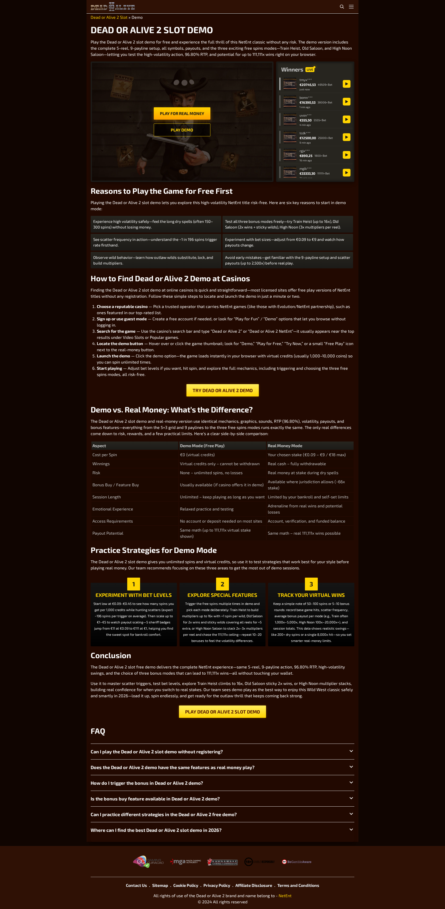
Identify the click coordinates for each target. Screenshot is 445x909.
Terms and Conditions (298, 885)
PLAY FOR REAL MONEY (182, 113)
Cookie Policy (185, 885)
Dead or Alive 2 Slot (109, 17)
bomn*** (306, 97)
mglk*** (305, 168)
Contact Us (136, 885)
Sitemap (160, 885)
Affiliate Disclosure (253, 885)
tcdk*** (305, 133)
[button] (222, 751)
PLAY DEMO (182, 129)
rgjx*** (304, 151)
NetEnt (285, 895)
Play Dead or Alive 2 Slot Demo (222, 711)
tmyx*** (305, 80)
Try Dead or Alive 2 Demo (223, 390)
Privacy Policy (216, 885)
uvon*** (305, 115)
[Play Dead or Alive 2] (346, 84)
